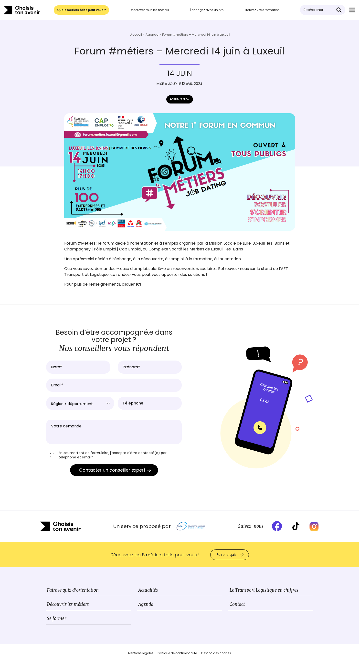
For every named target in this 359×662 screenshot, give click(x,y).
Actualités (148, 590)
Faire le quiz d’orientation (73, 590)
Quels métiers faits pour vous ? (81, 10)
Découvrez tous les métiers (149, 10)
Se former (56, 618)
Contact (237, 604)
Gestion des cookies (216, 653)
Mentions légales (140, 653)
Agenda (145, 604)
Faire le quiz (226, 554)
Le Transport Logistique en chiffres (264, 590)
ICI (138, 284)
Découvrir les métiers (68, 604)
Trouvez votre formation (262, 10)
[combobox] (80, 403)
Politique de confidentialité (177, 653)
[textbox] (80, 403)
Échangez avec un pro (206, 10)
